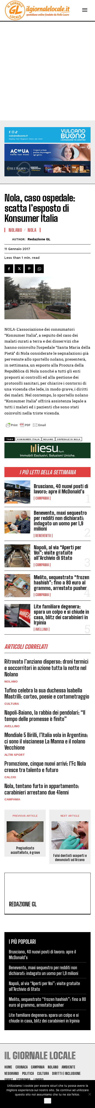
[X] (19, 268)
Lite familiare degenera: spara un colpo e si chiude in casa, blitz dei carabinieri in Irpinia (61, 615)
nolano (48, 439)
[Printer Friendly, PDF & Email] (25, 427)
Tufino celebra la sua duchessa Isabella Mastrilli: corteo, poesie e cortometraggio (46, 693)
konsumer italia (28, 439)
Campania (42, 498)
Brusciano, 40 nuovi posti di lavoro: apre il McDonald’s (61, 489)
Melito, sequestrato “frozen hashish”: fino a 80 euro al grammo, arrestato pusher (61, 582)
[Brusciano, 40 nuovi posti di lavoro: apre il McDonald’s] (17, 492)
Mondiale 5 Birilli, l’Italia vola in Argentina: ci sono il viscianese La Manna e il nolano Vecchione (46, 741)
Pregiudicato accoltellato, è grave (25, 850)
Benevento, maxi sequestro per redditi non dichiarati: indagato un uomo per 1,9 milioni (60, 521)
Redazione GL (39, 239)
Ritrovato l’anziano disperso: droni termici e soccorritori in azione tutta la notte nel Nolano (46, 667)
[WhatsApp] (39, 268)
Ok (47, 1101)
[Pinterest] (29, 268)
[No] (89, 1094)
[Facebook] (8, 268)
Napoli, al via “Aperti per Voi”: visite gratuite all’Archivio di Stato (57, 552)
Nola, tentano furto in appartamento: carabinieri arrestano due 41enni (41, 789)
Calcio (10, 777)
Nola (32, 230)
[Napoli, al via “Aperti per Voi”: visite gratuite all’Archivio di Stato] (17, 555)
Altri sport (14, 754)
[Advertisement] (47, 71)
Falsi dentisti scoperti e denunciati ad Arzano (70, 857)
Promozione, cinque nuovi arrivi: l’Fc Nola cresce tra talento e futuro (45, 766)
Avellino (41, 629)
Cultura (11, 703)
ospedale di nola (68, 439)
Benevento (43, 535)
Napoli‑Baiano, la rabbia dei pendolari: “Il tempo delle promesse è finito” (44, 715)
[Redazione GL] (8, 239)
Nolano (11, 681)
